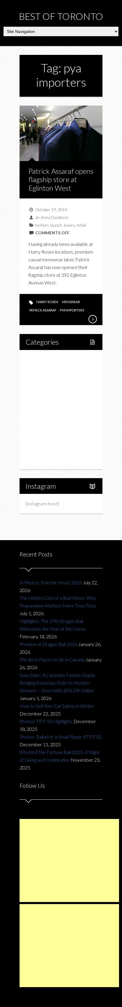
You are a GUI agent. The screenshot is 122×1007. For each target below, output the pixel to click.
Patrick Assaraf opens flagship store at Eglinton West (60, 180)
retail (81, 225)
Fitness (45, 379)
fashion (42, 225)
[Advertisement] (69, 860)
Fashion (40, 419)
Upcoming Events (49, 440)
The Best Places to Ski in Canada (52, 659)
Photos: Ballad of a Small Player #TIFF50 (60, 736)
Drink (43, 409)
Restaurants (50, 399)
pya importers (72, 310)
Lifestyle (40, 369)
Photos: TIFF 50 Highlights (46, 721)
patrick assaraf (42, 310)
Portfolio (41, 450)
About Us (41, 460)
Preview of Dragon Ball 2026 (48, 644)
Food (37, 389)
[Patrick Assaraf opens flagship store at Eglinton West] (92, 319)
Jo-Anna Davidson (51, 217)
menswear (71, 302)
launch (56, 225)
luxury (69, 225)
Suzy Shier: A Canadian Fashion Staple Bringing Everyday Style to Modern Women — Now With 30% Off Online (57, 682)
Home (38, 359)
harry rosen (47, 302)
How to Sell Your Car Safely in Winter (57, 706)
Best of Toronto (61, 16)
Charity (39, 429)
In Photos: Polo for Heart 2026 (51, 582)
